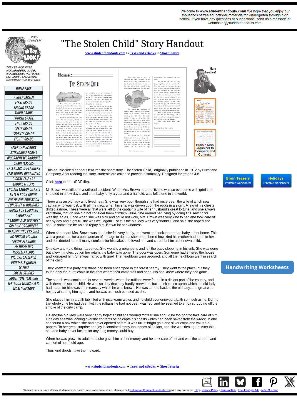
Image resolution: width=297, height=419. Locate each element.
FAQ (197, 390)
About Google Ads (248, 390)
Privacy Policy (210, 390)
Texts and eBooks (143, 53)
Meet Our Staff (269, 390)
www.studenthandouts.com (105, 53)
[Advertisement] (84, 17)
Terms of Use (228, 390)
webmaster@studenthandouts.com (150, 390)
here (58, 182)
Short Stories (169, 53)
